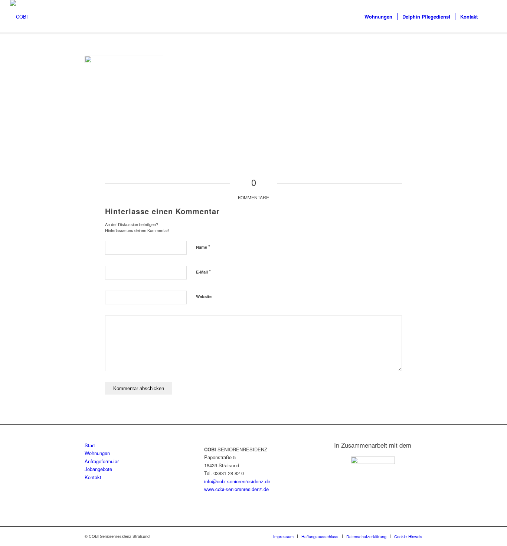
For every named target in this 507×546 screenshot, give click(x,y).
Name (203, 246)
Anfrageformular (102, 461)
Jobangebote (98, 469)
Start (90, 445)
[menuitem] (378, 16)
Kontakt (93, 477)
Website (204, 296)
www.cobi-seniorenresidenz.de (236, 489)
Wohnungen (97, 453)
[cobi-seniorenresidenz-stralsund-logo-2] (19, 16)
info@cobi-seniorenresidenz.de (237, 481)
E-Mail (203, 271)
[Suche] (490, 16)
